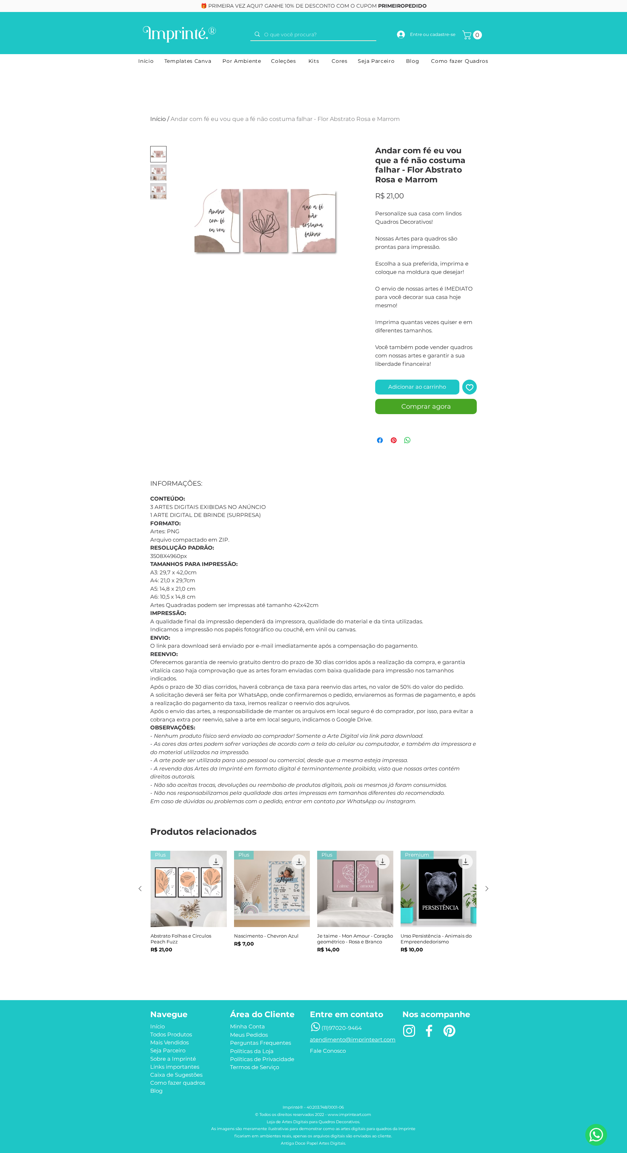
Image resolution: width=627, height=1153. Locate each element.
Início (158, 119)
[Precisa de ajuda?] (596, 1135)
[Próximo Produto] (487, 888)
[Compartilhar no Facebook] (380, 440)
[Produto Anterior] (140, 888)
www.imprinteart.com (349, 1114)
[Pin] (449, 1030)
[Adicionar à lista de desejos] (469, 387)
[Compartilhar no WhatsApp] (407, 440)
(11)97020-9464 (341, 1027)
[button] (473, 35)
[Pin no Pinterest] (393, 440)
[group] (313, 914)
